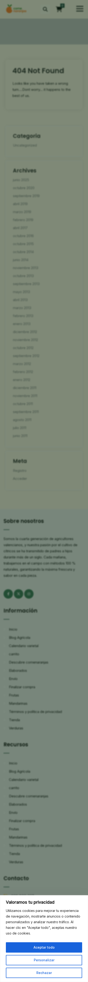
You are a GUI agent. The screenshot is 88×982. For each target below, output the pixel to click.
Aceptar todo (44, 947)
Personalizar (44, 960)
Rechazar (44, 973)
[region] (44, 938)
